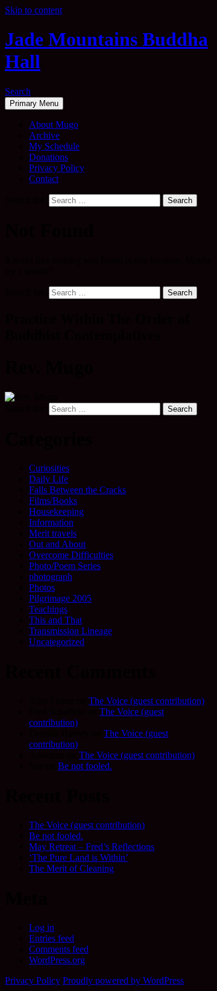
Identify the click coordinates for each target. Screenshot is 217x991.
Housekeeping (56, 511)
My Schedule (54, 146)
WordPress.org (57, 960)
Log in (41, 927)
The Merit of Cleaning (71, 868)
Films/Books (53, 501)
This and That (55, 620)
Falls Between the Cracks (77, 490)
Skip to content (33, 10)
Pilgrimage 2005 (60, 598)
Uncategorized (56, 642)
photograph (50, 576)
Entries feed (51, 938)
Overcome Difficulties (71, 555)
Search (18, 91)
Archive (44, 135)
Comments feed (59, 949)
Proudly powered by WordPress (123, 980)
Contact (43, 179)
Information (51, 522)
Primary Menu (34, 103)
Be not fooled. (85, 766)
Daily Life (48, 479)
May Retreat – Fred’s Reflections (91, 847)
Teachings (48, 609)
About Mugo (53, 124)
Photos (42, 587)
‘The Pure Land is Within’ (78, 857)
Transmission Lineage (70, 631)
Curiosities (49, 468)
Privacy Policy (56, 168)
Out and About (57, 544)
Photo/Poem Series (65, 566)
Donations (48, 157)
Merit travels (53, 533)
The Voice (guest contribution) (146, 701)
